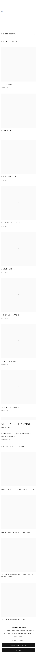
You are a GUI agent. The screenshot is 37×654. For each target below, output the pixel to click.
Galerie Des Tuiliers (9, 4)
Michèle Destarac (9, 34)
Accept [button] (18, 650)
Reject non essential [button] (18, 645)
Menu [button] (34, 3)
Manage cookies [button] (18, 640)
